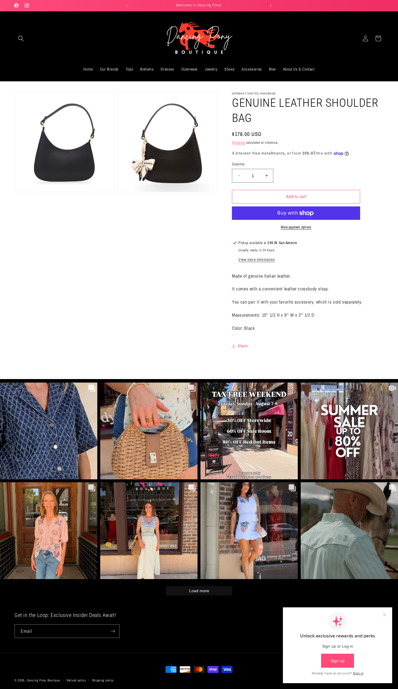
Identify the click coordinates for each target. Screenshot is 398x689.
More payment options (296, 227)
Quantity (238, 164)
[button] (21, 38)
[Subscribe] (112, 631)
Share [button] (242, 345)
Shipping (238, 142)
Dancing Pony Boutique (43, 680)
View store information (256, 259)
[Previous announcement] (127, 5)
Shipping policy (103, 680)
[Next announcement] (270, 5)
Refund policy (76, 680)
